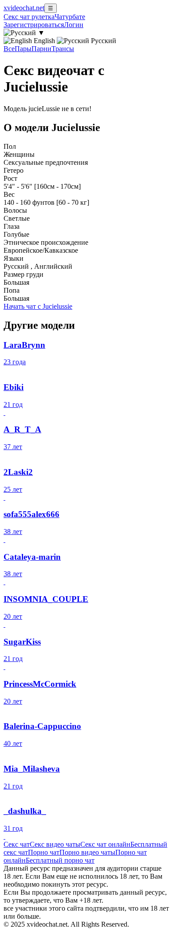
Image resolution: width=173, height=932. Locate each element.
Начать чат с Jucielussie (38, 306)
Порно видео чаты (87, 852)
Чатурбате (70, 16)
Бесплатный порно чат (60, 860)
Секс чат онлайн (105, 844)
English (44, 40)
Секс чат (17, 844)
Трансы (62, 48)
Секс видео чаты (55, 844)
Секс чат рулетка (29, 16)
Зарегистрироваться (34, 24)
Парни (41, 48)
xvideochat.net (24, 8)
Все (9, 48)
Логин (73, 24)
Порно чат (43, 852)
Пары (23, 48)
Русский (102, 40)
